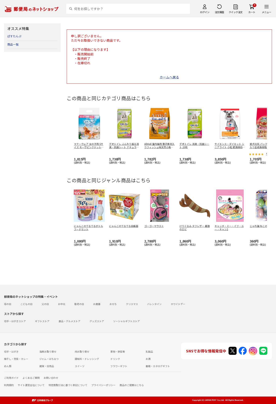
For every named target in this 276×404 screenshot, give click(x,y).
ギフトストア (42, 321)
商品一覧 (13, 44)
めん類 (7, 366)
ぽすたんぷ (14, 36)
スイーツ (79, 366)
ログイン (204, 12)
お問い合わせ (51, 377)
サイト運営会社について (31, 385)
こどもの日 (26, 304)
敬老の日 (79, 304)
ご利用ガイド (11, 377)
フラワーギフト (118, 366)
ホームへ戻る (169, 77)
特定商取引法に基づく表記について (67, 385)
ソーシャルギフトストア (126, 321)
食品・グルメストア (69, 321)
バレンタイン (154, 304)
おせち (113, 304)
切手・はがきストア (15, 321)
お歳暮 (96, 304)
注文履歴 (219, 12)
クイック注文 (236, 12)
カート (251, 12)
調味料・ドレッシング (87, 358)
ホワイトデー (178, 304)
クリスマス (132, 304)
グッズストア (97, 321)
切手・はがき (11, 351)
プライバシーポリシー (103, 385)
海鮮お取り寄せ (47, 351)
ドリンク (115, 358)
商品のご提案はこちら (132, 385)
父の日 (45, 304)
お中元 (61, 304)
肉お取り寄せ (82, 351)
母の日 (7, 304)
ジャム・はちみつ (49, 358)
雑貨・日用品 (46, 366)
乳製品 (149, 351)
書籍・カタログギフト (158, 366)
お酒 (148, 358)
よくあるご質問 (31, 377)
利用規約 (9, 385)
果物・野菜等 (117, 351)
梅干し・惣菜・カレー (16, 358)
